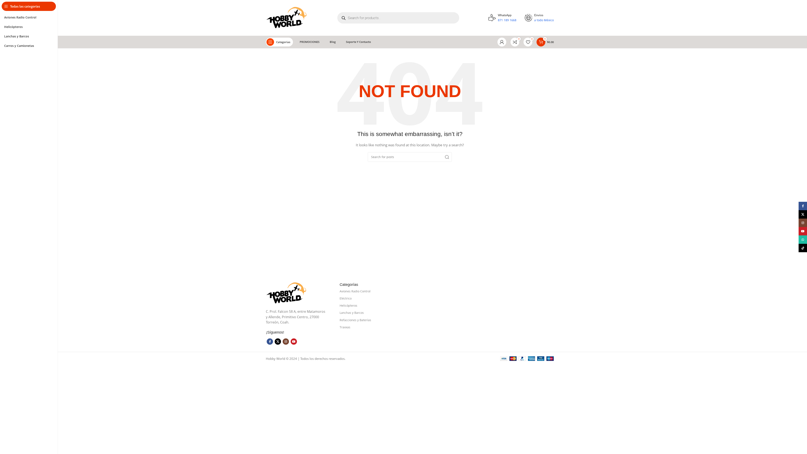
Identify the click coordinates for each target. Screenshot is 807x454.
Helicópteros (348, 306)
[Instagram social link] (286, 341)
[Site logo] (287, 17)
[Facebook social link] (270, 341)
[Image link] (287, 293)
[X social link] (278, 341)
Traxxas (345, 327)
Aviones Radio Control (355, 291)
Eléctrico (346, 298)
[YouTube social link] (294, 341)
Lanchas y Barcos (352, 313)
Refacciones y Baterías (355, 320)
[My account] (501, 42)
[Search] (447, 157)
